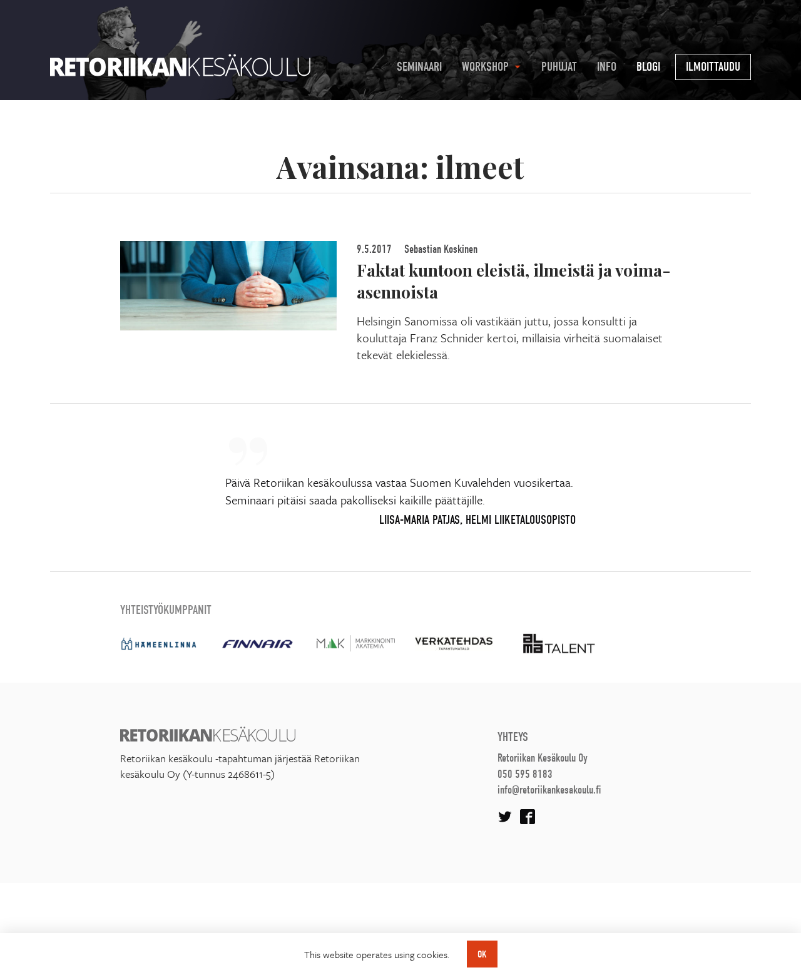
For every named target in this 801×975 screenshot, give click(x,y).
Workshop (485, 66)
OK (482, 954)
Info (606, 66)
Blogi (648, 66)
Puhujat (559, 66)
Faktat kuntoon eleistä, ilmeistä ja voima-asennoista (514, 280)
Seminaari (419, 66)
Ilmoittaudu (713, 66)
